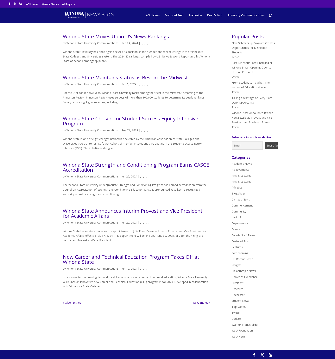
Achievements (240, 169)
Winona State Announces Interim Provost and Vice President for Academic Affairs (132, 213)
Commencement (242, 205)
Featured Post (174, 15)
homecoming (240, 253)
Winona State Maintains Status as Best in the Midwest (125, 77)
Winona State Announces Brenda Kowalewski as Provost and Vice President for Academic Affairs (252, 117)
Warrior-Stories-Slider (245, 324)
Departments (240, 223)
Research (237, 289)
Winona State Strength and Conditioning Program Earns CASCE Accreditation (136, 167)
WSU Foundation (242, 330)
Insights (236, 265)
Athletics (237, 187)
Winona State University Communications (92, 43)
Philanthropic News (244, 271)
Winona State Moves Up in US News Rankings (116, 36)
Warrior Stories (50, 4)
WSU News (153, 15)
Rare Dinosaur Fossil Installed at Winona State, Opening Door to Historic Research (252, 67)
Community (239, 211)
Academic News (242, 163)
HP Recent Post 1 (243, 259)
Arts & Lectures (241, 175)
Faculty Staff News (243, 235)
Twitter (236, 312)
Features (237, 247)
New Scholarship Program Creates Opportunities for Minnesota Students (253, 47)
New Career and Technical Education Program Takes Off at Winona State (131, 259)
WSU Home (32, 4)
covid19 (236, 217)
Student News (240, 300)
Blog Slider (238, 193)
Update (236, 318)
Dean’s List (214, 15)
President (237, 283)
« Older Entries (72, 302)
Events (236, 229)
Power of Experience (245, 277)
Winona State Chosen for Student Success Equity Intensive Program (130, 121)
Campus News (241, 199)
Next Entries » (201, 302)
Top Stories (239, 306)
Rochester (195, 15)
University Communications (245, 15)
